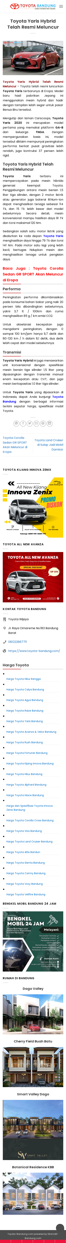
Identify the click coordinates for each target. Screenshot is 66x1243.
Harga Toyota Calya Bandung (25, 689)
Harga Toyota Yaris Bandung (24, 721)
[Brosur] (49, 1241)
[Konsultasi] (60, 1241)
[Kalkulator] (38, 1241)
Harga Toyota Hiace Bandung (25, 795)
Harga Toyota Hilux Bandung (24, 774)
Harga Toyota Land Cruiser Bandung (29, 841)
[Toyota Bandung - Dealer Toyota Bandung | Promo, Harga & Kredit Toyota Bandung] (33, 6)
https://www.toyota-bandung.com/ (34, 651)
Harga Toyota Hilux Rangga (23, 679)
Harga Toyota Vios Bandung (24, 831)
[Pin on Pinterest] (43, 424)
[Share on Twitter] (30, 424)
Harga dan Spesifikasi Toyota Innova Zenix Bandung (29, 808)
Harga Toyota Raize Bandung (24, 710)
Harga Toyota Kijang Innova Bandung (30, 763)
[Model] (16, 1241)
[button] (61, 6)
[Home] (5, 1241)
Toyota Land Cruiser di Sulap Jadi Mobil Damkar (48, 445)
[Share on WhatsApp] (16, 424)
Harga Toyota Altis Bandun (23, 852)
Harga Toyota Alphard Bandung (26, 784)
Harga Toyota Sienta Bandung (25, 863)
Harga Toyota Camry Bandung (25, 873)
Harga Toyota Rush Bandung (24, 742)
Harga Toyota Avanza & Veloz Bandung (31, 732)
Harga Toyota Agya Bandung (24, 700)
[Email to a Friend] (36, 424)
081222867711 (17, 642)
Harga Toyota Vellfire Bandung (25, 894)
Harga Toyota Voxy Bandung (24, 884)
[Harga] (27, 1241)
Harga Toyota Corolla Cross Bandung (30, 820)
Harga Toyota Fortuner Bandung (26, 753)
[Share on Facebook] (23, 424)
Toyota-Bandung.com (20, 1234)
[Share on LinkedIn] (50, 424)
